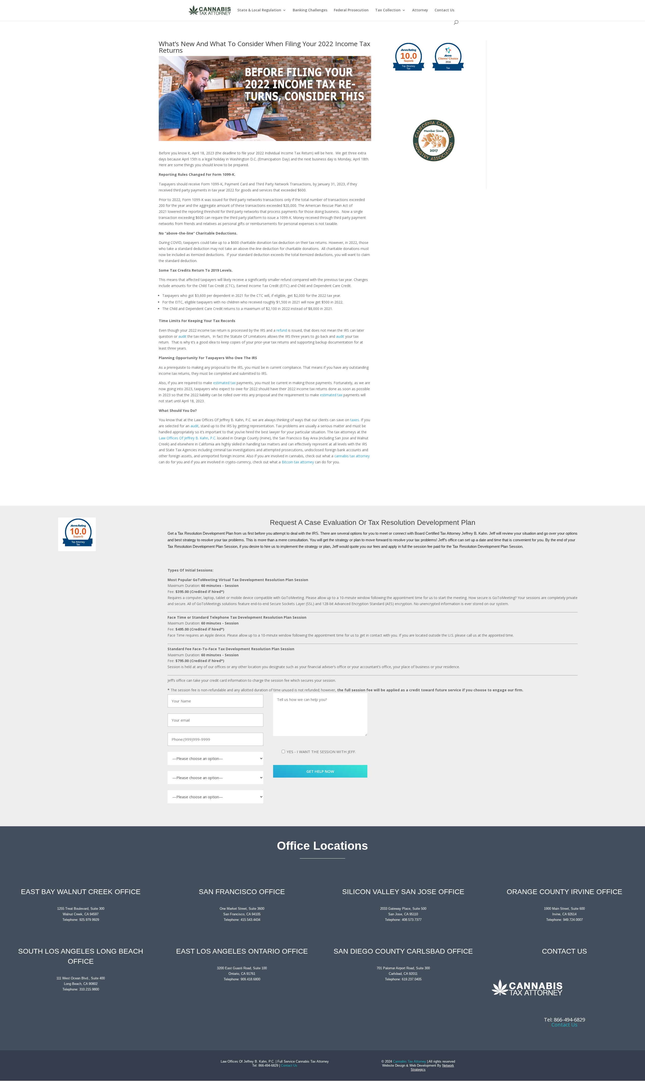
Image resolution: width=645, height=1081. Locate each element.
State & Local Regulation (259, 10)
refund (281, 330)
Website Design (393, 1065)
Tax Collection (388, 10)
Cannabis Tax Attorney (409, 1061)
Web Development (422, 1065)
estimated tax (224, 382)
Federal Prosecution (351, 10)
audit (182, 336)
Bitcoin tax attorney (298, 462)
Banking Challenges (310, 10)
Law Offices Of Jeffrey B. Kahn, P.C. (187, 438)
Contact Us (444, 10)
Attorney (420, 10)
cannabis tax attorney (352, 455)
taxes (354, 419)
